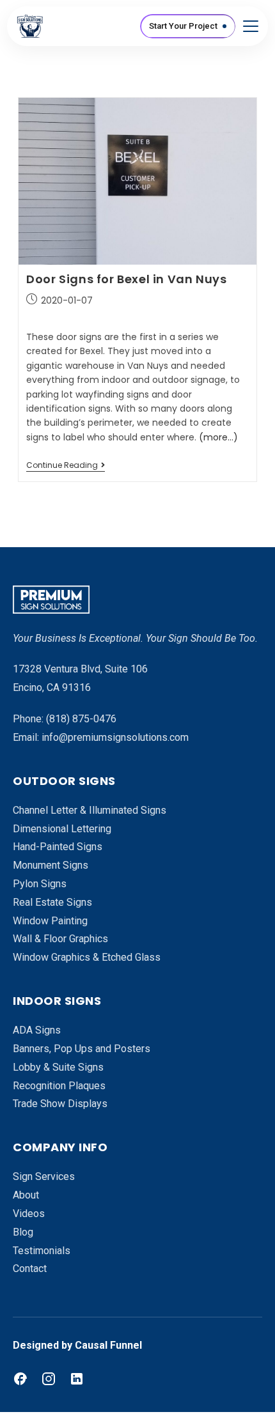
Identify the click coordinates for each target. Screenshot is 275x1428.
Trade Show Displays (60, 1104)
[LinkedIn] (76, 1378)
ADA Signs (37, 1030)
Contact (30, 1268)
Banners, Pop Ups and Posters (81, 1049)
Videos (29, 1213)
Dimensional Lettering (62, 829)
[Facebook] (20, 1378)
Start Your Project (183, 26)
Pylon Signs (40, 884)
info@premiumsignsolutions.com (115, 737)
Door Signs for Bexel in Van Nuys (126, 279)
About (26, 1195)
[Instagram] (48, 1378)
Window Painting (50, 921)
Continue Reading (65, 465)
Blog (23, 1232)
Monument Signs (50, 865)
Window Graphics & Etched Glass (87, 957)
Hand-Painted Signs (57, 847)
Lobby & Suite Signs (58, 1067)
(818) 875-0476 (81, 719)
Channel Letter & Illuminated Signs (89, 810)
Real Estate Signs (52, 902)
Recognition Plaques (59, 1086)
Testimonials (41, 1251)
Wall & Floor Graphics (60, 939)
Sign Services (44, 1176)
